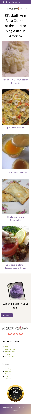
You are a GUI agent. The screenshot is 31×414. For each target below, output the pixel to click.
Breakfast (8, 371)
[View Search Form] (27, 8)
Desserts (8, 374)
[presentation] (15, 59)
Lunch (7, 376)
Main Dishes (9, 379)
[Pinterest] (6, 2)
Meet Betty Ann (10, 349)
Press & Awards (10, 351)
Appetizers (8, 369)
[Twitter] (9, 2)
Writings (8, 354)
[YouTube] (19, 2)
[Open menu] (3, 8)
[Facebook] (3, 2)
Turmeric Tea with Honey (15, 172)
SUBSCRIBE (6, 315)
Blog (6, 346)
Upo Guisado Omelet (15, 127)
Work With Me (9, 356)
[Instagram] (13, 2)
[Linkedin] (16, 2)
